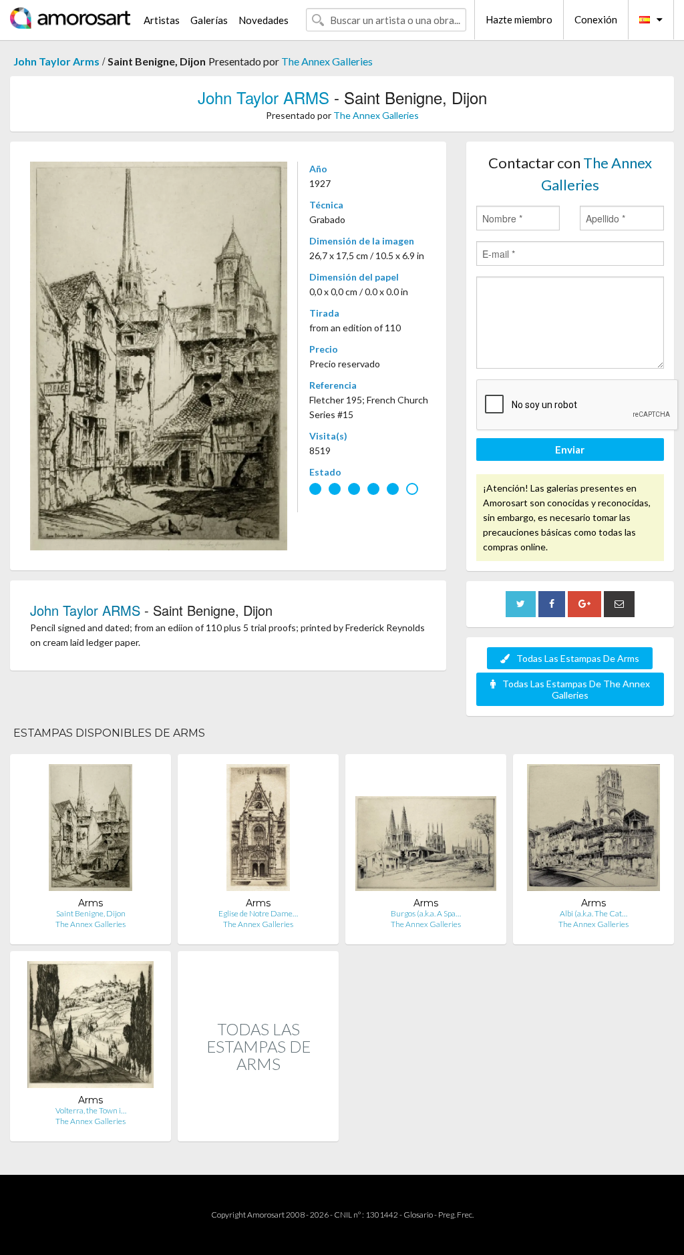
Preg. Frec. (456, 1215)
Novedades (263, 20)
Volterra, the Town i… (90, 1110)
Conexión (595, 19)
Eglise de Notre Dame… (258, 913)
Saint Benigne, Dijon (91, 913)
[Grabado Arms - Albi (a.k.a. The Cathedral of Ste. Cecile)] (593, 830)
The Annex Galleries (327, 61)
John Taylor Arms (56, 61)
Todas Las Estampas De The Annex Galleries (576, 689)
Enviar (569, 449)
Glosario (418, 1215)
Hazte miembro (519, 19)
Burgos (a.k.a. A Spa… (426, 913)
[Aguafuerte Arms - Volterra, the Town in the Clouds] (90, 1027)
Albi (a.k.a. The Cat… (593, 913)
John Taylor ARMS (263, 97)
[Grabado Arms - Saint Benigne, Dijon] (91, 830)
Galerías (209, 20)
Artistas (162, 20)
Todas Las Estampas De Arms (577, 658)
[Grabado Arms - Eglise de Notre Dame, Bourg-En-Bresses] (258, 830)
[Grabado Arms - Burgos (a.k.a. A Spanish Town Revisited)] (425, 830)
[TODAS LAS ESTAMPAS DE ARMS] (258, 1127)
